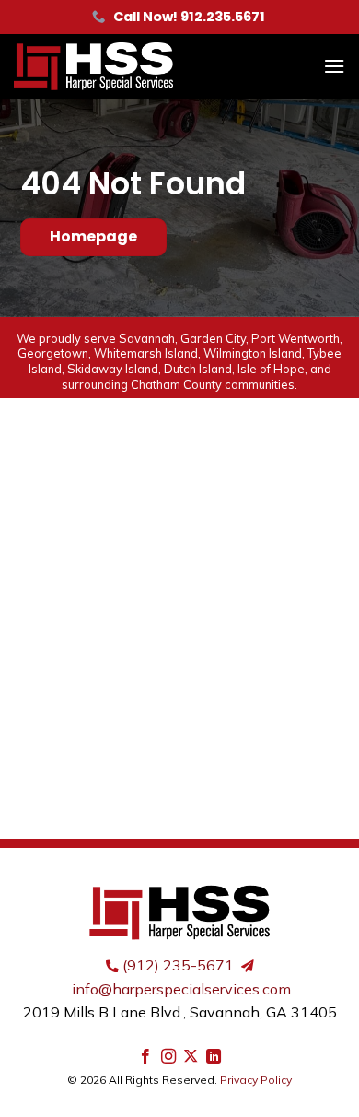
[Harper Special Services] (124, 66)
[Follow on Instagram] (168, 1057)
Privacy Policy (256, 1080)
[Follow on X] (190, 1057)
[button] (334, 65)
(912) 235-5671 (178, 965)
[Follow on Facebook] (145, 1057)
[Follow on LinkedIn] (213, 1057)
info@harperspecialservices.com (181, 989)
